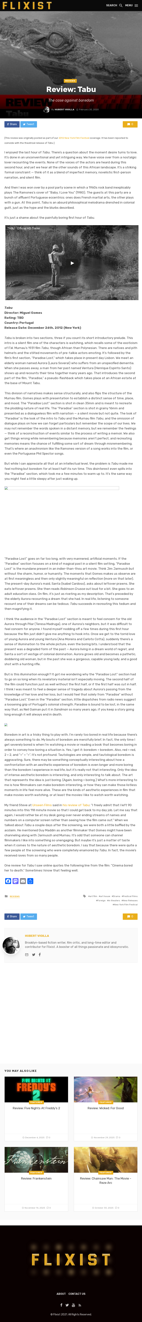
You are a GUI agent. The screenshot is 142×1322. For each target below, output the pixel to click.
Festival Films (130, 896)
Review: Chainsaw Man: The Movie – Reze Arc (105, 1181)
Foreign (101, 900)
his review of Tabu (76, 805)
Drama (116, 896)
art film (93, 896)
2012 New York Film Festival (74, 138)
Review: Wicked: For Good (106, 1108)
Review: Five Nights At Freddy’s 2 (36, 1108)
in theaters (114, 900)
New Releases (130, 900)
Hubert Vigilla (64, 109)
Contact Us (76, 1294)
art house (105, 896)
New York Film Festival (126, 904)
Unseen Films (42, 805)
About (61, 1294)
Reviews (70, 81)
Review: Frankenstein (36, 1178)
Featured (36, 1102)
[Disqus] (71, 1016)
